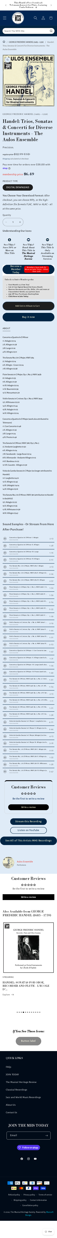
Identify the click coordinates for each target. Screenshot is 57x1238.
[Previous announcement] (6, 5)
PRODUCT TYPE (10, 181)
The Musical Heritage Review (21, 1082)
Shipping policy (20, 1200)
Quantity (7, 215)
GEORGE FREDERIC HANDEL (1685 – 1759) (26, 42)
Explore (6, 995)
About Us (11, 1105)
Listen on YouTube (28, 830)
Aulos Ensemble (25, 862)
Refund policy (14, 1195)
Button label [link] (28, 1041)
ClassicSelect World (16, 292)
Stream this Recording (28, 821)
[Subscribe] (47, 1135)
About (6, 328)
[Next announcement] (51, 5)
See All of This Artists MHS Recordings (28, 840)
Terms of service (45, 1195)
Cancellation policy (30, 1205)
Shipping (6, 159)
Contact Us (11, 1112)
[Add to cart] (28, 306)
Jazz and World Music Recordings (23, 1097)
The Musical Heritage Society (23, 1212)
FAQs (8, 1067)
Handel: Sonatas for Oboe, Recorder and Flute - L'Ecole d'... (26, 986)
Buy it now (28, 317)
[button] (5, 18)
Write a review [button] (28, 807)
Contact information (38, 1200)
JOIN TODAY (12, 1074)
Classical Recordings (16, 1090)
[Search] (51, 31)
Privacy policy (29, 1195)
